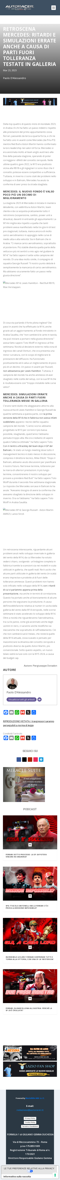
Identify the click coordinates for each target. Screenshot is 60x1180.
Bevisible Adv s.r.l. (35, 1098)
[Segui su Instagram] (35, 759)
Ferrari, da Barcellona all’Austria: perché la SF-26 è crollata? (29, 1009)
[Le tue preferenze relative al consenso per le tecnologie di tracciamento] (55, 1175)
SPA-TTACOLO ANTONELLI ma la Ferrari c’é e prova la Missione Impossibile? (27, 907)
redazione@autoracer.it (30, 1110)
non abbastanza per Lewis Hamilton (22, 370)
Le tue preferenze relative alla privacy (29, 1168)
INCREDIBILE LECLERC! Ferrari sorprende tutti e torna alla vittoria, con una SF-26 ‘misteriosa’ (30, 958)
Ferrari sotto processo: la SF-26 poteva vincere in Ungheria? (26, 855)
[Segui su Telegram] (41, 759)
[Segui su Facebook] (19, 759)
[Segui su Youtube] (30, 759)
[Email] (39, 699)
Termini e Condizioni (30, 1126)
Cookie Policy (30, 1122)
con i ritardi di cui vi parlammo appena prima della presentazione (29, 589)
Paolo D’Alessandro (19, 692)
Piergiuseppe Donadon (45, 665)
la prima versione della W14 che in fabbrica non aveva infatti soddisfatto (30, 418)
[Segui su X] (24, 759)
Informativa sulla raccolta (17, 1176)
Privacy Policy (30, 1118)
